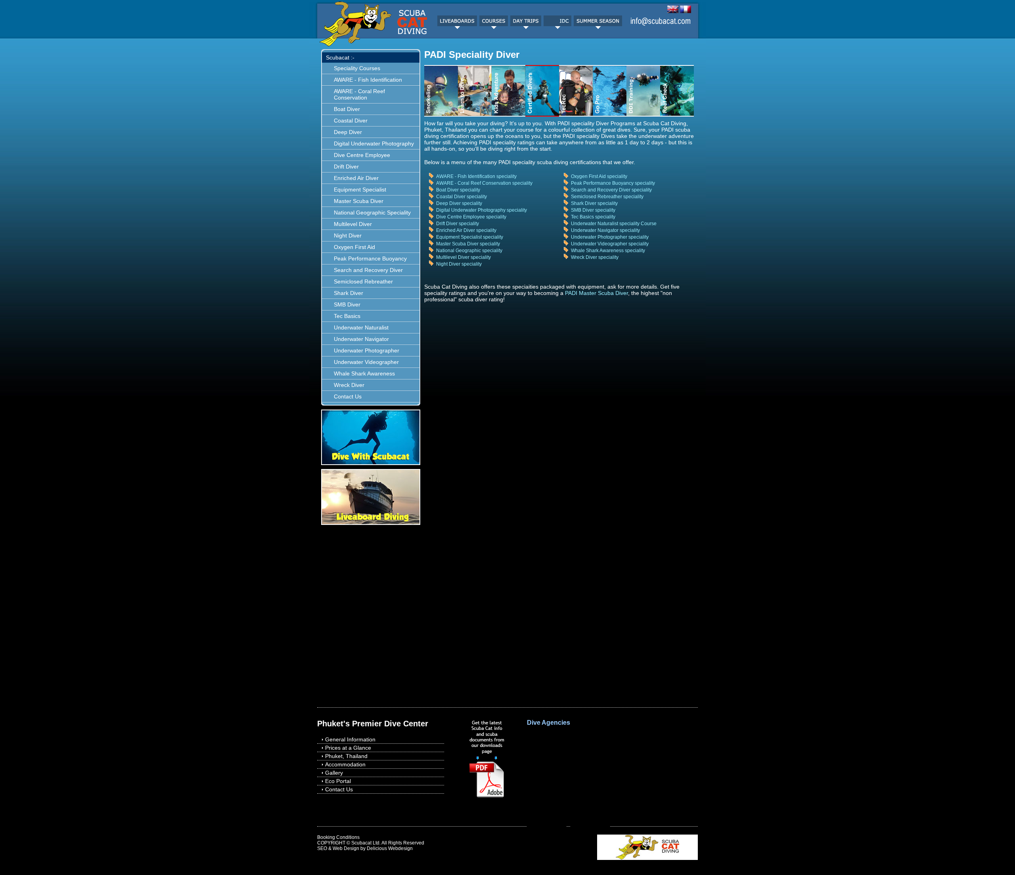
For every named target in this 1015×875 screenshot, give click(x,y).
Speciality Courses (357, 68)
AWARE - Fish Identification (368, 80)
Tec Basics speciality (593, 217)
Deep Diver (348, 132)
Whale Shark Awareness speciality (608, 250)
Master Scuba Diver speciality (468, 244)
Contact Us (348, 396)
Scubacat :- (340, 57)
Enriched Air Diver (356, 178)
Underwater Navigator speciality (605, 230)
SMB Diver (347, 304)
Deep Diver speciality (459, 203)
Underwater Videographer (366, 362)
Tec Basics (347, 316)
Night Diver (348, 235)
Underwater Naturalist (361, 327)
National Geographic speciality (469, 250)
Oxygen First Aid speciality (599, 176)
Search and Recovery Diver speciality (611, 190)
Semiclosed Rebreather (363, 281)
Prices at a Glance (348, 748)
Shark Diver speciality (594, 203)
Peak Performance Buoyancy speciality (613, 183)
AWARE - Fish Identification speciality (476, 176)
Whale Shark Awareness (364, 373)
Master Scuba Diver (358, 201)
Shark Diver (348, 293)
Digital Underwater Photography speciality (481, 210)
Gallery (334, 773)
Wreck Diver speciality (595, 257)
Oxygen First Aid (354, 247)
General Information (350, 739)
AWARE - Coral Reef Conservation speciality (484, 183)
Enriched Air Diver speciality (466, 230)
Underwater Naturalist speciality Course (614, 223)
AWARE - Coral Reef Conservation (359, 94)
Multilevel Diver (353, 224)
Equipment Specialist (360, 189)
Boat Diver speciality (458, 190)
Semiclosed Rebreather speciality (607, 196)
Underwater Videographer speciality (610, 244)
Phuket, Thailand (346, 756)
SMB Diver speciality (593, 210)
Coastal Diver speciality (461, 196)
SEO (322, 848)
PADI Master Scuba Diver (596, 293)
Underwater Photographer (366, 350)
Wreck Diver (349, 385)
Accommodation (345, 764)
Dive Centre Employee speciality (471, 217)
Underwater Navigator (361, 339)
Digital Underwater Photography (374, 143)
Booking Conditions (338, 837)
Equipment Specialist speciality (469, 237)
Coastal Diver (351, 120)
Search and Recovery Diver (368, 270)
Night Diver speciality (459, 264)
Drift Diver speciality (457, 223)
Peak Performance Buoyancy (370, 258)
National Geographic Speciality (372, 212)
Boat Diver (347, 109)
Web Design (346, 848)
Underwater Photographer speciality (610, 237)
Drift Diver (346, 166)
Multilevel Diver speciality (463, 257)
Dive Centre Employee (362, 155)
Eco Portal (338, 781)
